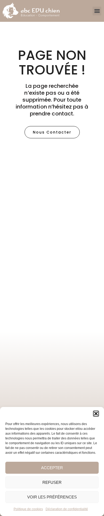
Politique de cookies (28, 509)
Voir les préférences (52, 497)
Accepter (52, 467)
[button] (96, 413)
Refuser (52, 482)
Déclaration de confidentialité (67, 509)
